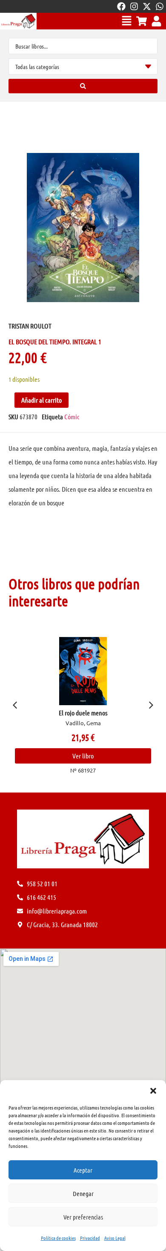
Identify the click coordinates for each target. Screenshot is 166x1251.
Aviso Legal (115, 1237)
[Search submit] (83, 86)
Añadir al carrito (41, 400)
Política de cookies (58, 1237)
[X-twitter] (147, 6)
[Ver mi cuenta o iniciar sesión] (156, 21)
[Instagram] (134, 6)
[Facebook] (121, 6)
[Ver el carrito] (141, 21)
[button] (153, 1091)
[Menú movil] (126, 20)
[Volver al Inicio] (18, 21)
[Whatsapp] (159, 6)
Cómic (72, 416)
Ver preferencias (83, 1217)
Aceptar (83, 1170)
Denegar (83, 1193)
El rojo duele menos (83, 713)
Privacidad (90, 1237)
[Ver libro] (83, 671)
